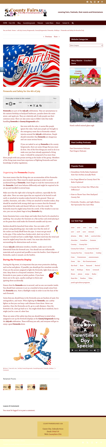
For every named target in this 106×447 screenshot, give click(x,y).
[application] (85, 324)
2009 (72, 227)
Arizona (73, 236)
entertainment (94, 257)
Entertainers (81, 257)
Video (90, 278)
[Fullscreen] (98, 350)
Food (72, 270)
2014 (96, 227)
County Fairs (89, 253)
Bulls (86, 236)
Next (56, 36)
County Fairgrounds (27, 368)
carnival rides (96, 236)
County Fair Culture (77, 249)
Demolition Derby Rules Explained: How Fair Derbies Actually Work (84, 173)
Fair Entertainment (89, 261)
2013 (90, 227)
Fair (79, 261)
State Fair (74, 278)
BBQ (80, 236)
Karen (6, 368)
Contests (93, 240)
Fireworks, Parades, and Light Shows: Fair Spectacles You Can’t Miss (85, 203)
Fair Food (74, 265)
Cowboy (98, 253)
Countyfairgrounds (38, 368)
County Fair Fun (76, 253)
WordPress (34, 444)
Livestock (96, 270)
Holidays (51, 368)
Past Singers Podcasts (78, 151)
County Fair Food (93, 249)
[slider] (83, 350)
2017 (72, 232)
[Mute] (95, 350)
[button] (73, 23)
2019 (84, 232)
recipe (87, 274)
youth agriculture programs (80, 282)
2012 (84, 227)
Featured (89, 265)
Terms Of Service (15, 441)
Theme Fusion (40, 444)
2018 (78, 232)
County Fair (83, 244)
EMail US (55, 431)
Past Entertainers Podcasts (80, 148)
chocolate (74, 240)
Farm (81, 265)
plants (80, 274)
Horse (88, 270)
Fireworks (45, 368)
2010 (78, 227)
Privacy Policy (6, 441)
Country (73, 244)
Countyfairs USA (55, 434)
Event (73, 261)
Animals (91, 232)
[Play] (72, 350)
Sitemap (23, 441)
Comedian (83, 240)
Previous (48, 36)
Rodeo (94, 274)
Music (73, 274)
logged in (16, 410)
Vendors (83, 278)
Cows (73, 257)
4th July (20, 368)
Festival (97, 265)
